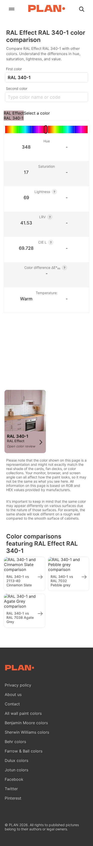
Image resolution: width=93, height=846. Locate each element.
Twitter (11, 788)
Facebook (14, 779)
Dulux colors (16, 760)
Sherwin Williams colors (27, 732)
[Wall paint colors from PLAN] (46, 9)
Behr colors (15, 741)
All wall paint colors (23, 713)
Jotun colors (16, 769)
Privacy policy (18, 685)
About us (13, 694)
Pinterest (13, 798)
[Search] (81, 9)
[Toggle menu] (11, 9)
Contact (12, 703)
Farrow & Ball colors (23, 751)
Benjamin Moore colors (26, 722)
